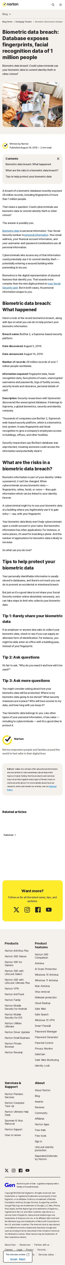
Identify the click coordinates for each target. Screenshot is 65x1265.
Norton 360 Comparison (41, 956)
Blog (5, 14)
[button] (32, 159)
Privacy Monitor (44, 1048)
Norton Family (13, 999)
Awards (39, 1101)
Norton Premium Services (14, 1095)
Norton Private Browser (13, 1045)
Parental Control (44, 1042)
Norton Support (13, 1129)
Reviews (39, 1107)
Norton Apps (42, 1124)
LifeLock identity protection (44, 1148)
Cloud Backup (42, 1003)
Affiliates (39, 1118)
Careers (9, 1249)
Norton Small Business (17, 1037)
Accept (13, 1259)
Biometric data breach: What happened (28, 164)
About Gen (10, 1245)
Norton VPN (12, 988)
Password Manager (46, 1031)
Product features (41, 945)
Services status (46, 1254)
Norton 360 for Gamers (13, 963)
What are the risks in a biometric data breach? (32, 170)
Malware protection (46, 997)
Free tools (40, 1135)
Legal (19, 1249)
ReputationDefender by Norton (46, 1157)
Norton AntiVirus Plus (17, 950)
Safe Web (40, 1008)
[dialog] (17, 1256)
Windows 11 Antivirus (46, 980)
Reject (22, 1259)
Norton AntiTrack (14, 994)
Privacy (29, 1249)
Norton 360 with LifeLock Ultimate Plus (17, 981)
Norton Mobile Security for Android (16, 1007)
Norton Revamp (14, 1052)
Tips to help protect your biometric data (29, 176)
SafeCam (40, 1054)
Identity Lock (42, 1065)
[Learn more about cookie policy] (28, 1254)
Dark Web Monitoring (47, 1059)
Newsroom (25, 1245)
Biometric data (10, 230)
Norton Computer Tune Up (14, 1104)
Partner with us (41, 1245)
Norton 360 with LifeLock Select (14, 972)
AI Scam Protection (46, 969)
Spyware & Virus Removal (14, 1122)
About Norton (42, 1090)
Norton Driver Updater (17, 1032)
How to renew (13, 1135)
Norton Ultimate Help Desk (17, 1113)
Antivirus (39, 963)
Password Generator (46, 1037)
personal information (36, 235)
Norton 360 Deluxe (16, 956)
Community (41, 1113)
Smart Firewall (43, 1025)
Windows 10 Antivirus (47, 974)
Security (41, 1249)
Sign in (38, 1141)
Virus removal (42, 991)
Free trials (40, 1130)
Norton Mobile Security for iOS (13, 1016)
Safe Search (42, 1014)
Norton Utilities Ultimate (13, 1025)
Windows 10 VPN (45, 1020)
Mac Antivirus (42, 986)
